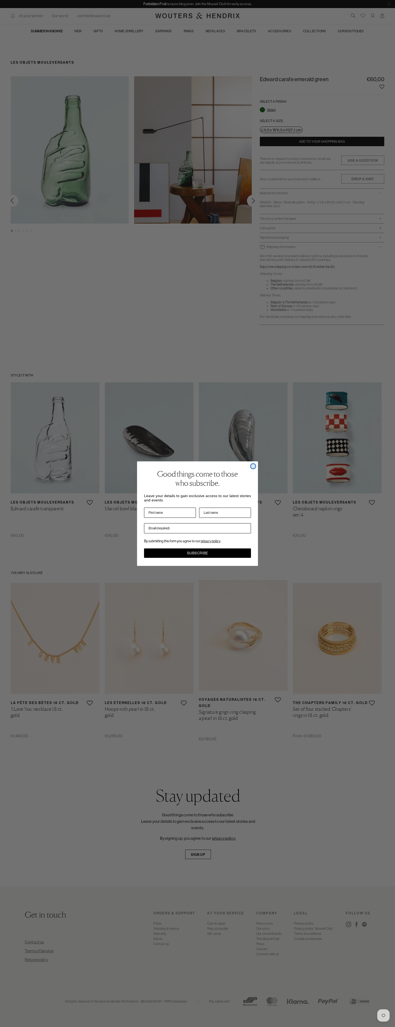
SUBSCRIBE (197, 553)
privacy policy (210, 541)
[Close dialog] (253, 466)
